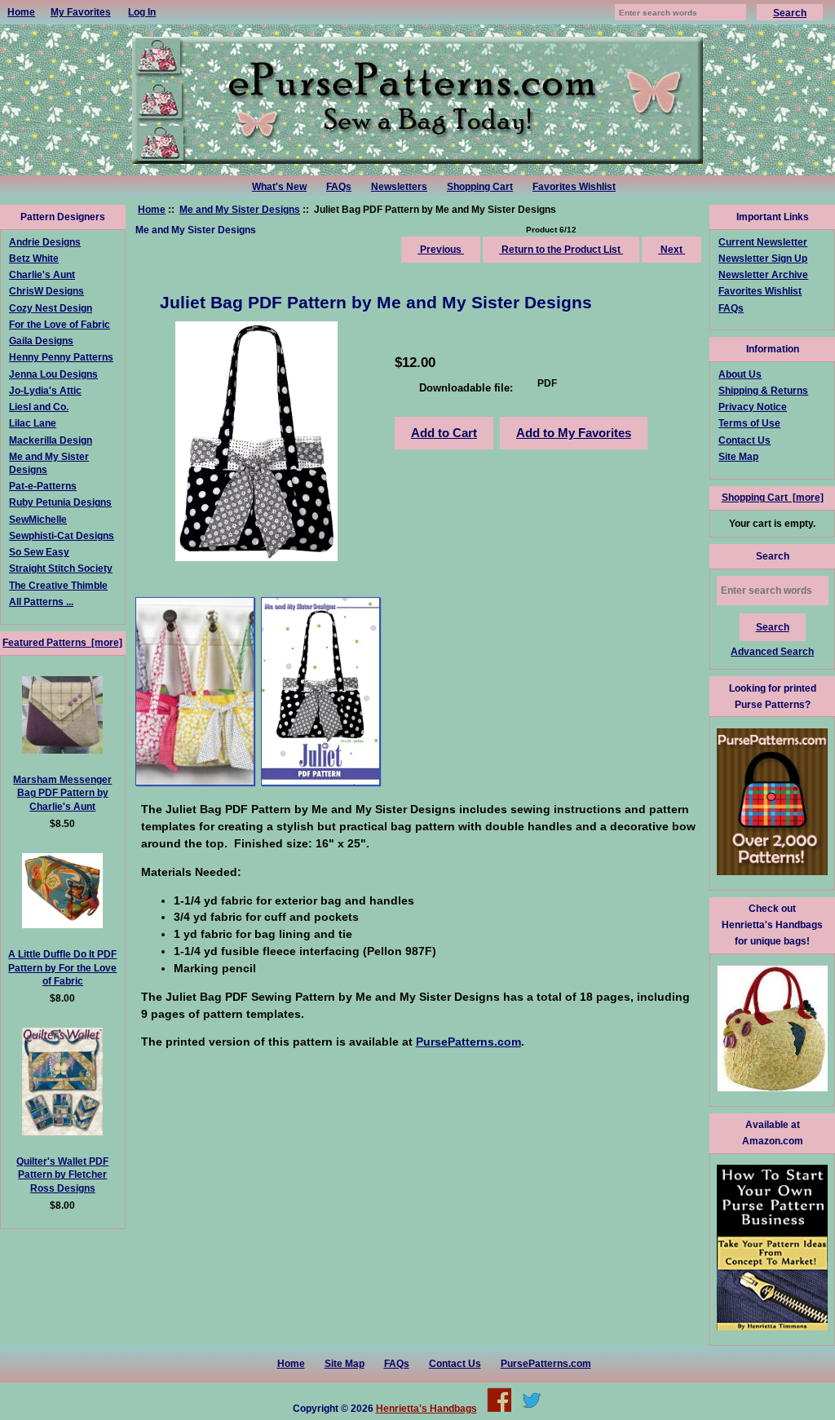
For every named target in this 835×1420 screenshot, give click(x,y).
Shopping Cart (480, 186)
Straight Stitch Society (61, 568)
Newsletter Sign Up (762, 258)
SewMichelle (38, 519)
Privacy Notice (752, 406)
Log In (142, 12)
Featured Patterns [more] (62, 642)
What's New (279, 186)
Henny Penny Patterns (61, 357)
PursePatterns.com (546, 1363)
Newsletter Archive (763, 274)
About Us (740, 374)
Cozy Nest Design (50, 308)
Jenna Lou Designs (53, 374)
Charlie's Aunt (42, 274)
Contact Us (744, 440)
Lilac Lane (32, 423)
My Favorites (81, 12)
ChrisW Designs (46, 290)
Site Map (738, 456)
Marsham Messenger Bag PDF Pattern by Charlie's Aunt (62, 792)
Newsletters (399, 186)
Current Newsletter (762, 242)
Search (772, 556)
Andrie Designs (45, 242)
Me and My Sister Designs (239, 209)
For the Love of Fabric (59, 324)
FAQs (338, 186)
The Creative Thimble (58, 585)
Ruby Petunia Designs (60, 502)
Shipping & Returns (763, 390)
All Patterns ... (41, 601)
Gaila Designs (41, 340)
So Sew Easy (39, 551)
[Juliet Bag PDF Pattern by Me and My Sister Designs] (194, 691)
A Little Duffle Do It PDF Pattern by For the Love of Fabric (62, 967)
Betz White (34, 258)
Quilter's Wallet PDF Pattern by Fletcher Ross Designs (62, 1174)
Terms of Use (749, 423)
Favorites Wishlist (574, 186)
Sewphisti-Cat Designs (61, 535)
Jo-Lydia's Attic (45, 390)
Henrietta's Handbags (426, 1408)
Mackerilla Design (50, 440)
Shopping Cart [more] (773, 497)
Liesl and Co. (38, 406)
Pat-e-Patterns (43, 485)
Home (21, 12)
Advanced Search (772, 651)
